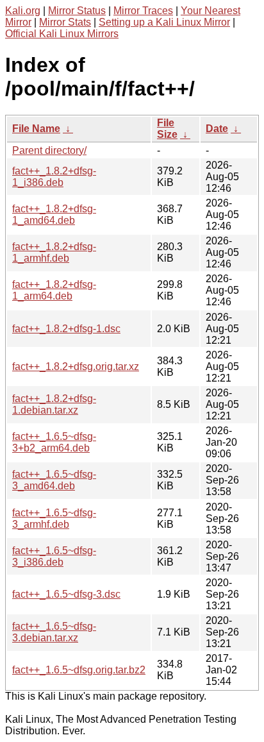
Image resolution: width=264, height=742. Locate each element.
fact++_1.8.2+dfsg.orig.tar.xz (75, 366)
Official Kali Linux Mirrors (62, 33)
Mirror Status (77, 10)
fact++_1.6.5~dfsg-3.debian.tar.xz (54, 632)
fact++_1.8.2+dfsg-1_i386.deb (54, 176)
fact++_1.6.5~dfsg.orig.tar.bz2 (78, 669)
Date (217, 128)
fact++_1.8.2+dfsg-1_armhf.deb (54, 252)
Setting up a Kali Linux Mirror (164, 22)
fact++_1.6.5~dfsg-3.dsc (66, 594)
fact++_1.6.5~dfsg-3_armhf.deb (54, 518)
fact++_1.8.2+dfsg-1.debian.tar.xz (54, 404)
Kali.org (22, 10)
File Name (36, 128)
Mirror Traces (143, 10)
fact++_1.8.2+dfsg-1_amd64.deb (54, 214)
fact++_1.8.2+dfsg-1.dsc (66, 328)
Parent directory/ (49, 150)
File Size (167, 128)
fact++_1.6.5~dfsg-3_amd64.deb (54, 480)
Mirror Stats (65, 22)
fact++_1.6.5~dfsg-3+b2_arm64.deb (54, 442)
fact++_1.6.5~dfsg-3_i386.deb (54, 556)
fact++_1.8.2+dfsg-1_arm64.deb (54, 290)
